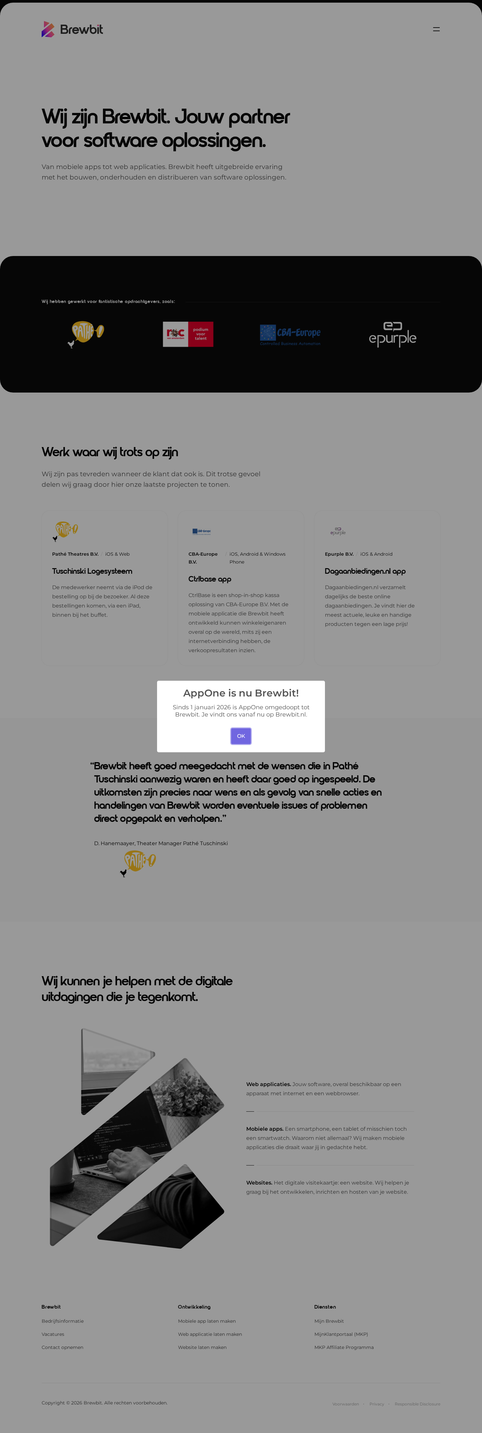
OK (241, 736)
